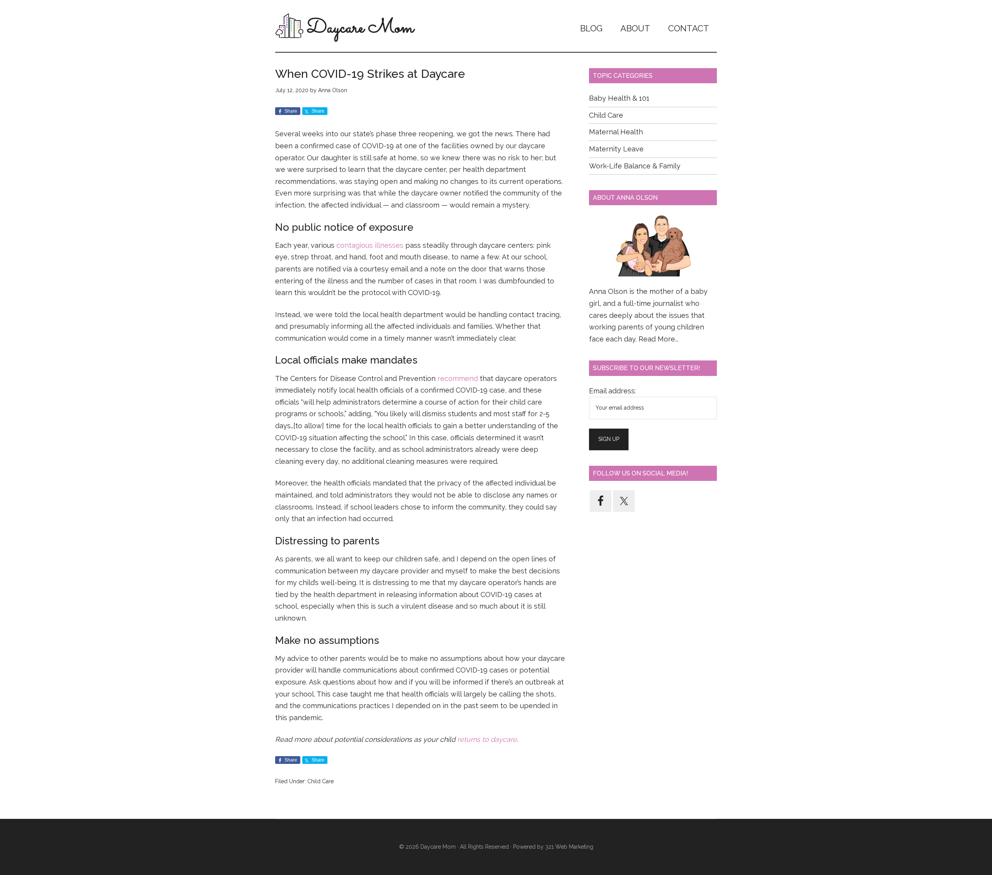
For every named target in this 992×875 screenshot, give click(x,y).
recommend (457, 378)
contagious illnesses (369, 245)
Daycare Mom (360, 28)
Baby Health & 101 (619, 98)
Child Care (320, 781)
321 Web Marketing (569, 847)
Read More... (659, 339)
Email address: (612, 391)
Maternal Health (616, 132)
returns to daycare (487, 739)
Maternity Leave (616, 149)
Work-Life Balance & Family (634, 166)
